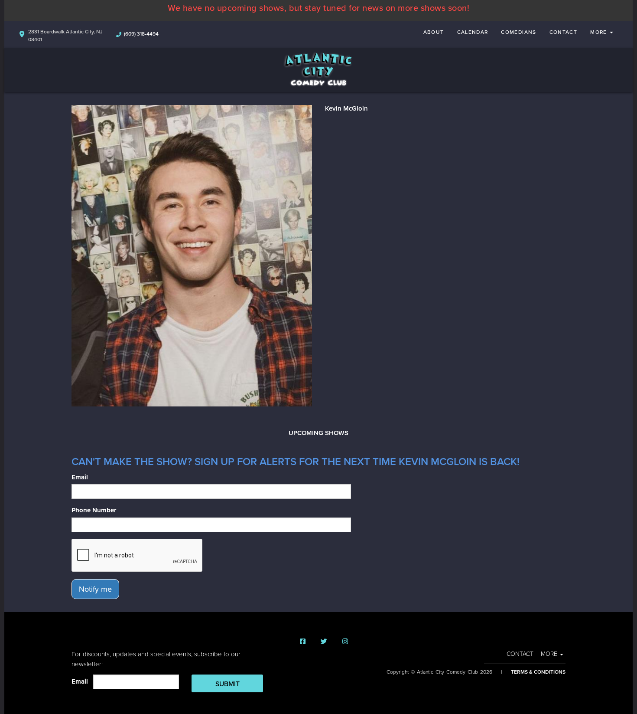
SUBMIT (227, 684)
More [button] (599, 32)
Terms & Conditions (538, 672)
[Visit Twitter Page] (323, 642)
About (433, 32)
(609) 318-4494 (141, 34)
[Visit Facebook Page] (302, 642)
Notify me (95, 589)
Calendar (472, 32)
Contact (563, 32)
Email (80, 477)
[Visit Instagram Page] (345, 642)
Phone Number (94, 510)
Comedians (518, 32)
